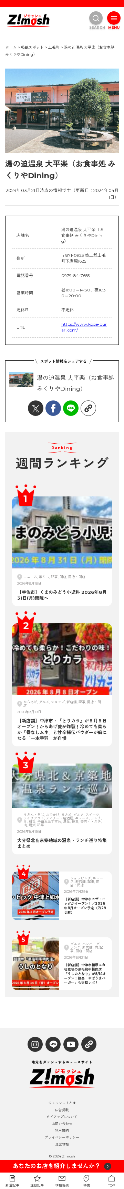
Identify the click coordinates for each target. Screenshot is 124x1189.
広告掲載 (62, 1110)
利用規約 (62, 1130)
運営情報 (62, 1144)
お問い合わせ (62, 1124)
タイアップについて (62, 1117)
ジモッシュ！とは (62, 1103)
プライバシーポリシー (62, 1137)
